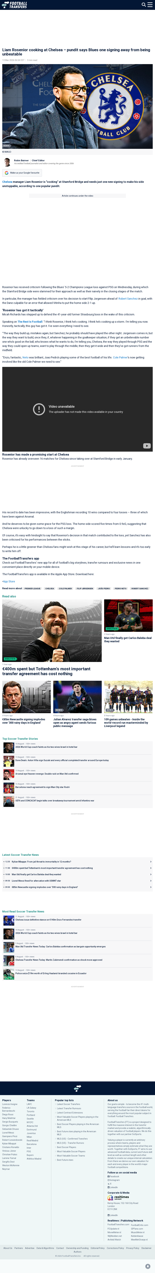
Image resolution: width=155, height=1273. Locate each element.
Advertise (29, 1248)
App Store (9, 581)
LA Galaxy (31, 1108)
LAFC (29, 1104)
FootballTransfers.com (118, 1224)
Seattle (30, 1119)
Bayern (30, 1155)
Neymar (6, 1169)
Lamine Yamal (9, 1158)
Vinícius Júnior (9, 1151)
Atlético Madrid (34, 1159)
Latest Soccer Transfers (68, 1104)
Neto (25, 357)
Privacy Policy (132, 1248)
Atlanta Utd (32, 1126)
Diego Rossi (7, 1114)
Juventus (31, 1133)
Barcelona (31, 1144)
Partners (19, 1248)
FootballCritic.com (139, 1225)
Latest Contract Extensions (70, 1112)
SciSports (136, 1134)
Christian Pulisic (9, 1154)
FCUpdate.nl (113, 1229)
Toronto (30, 1111)
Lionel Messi (8, 1132)
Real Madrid (32, 1140)
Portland (31, 1115)
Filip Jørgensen (85, 589)
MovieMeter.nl (114, 1232)
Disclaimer (147, 1248)
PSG (29, 1151)
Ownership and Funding (77, 1248)
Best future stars (65, 1160)
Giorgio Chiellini (9, 1125)
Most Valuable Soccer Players (71, 1151)
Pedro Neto (120, 589)
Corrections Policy (115, 1248)
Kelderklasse (137, 1236)
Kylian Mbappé (9, 1143)
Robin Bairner (21, 160)
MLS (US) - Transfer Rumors (70, 1143)
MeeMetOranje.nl (139, 1239)
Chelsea (7, 181)
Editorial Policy (98, 1248)
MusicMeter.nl (137, 1232)
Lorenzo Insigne (9, 1104)
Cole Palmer (120, 357)
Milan (29, 1137)
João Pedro (104, 589)
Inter (29, 1148)
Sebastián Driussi (10, 1129)
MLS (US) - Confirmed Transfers (72, 1139)
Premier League (32, 589)
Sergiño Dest (8, 1162)
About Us (7, 1248)
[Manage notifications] (147, 1266)
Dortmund (31, 1129)
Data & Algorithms (45, 1248)
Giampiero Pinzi (9, 1136)
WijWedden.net (115, 1236)
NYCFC (30, 1122)
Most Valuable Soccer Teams (71, 1155)
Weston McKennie (10, 1165)
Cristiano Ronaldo (10, 1147)
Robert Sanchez (128, 298)
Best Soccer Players (66, 1147)
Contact (60, 1248)
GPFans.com (137, 1229)
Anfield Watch (114, 1239)
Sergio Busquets (10, 1122)
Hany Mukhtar (9, 1118)
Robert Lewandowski (12, 1140)
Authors (77, 1252)
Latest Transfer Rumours (69, 1108)
